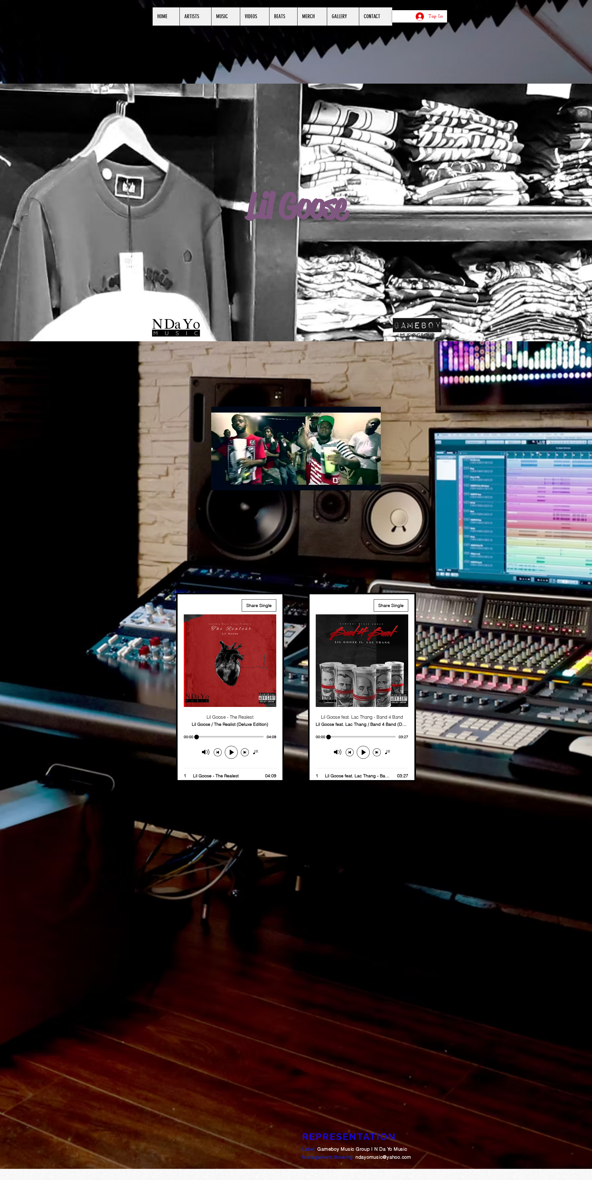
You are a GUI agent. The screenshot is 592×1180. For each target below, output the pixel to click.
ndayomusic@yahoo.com (383, 1157)
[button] (373, 483)
